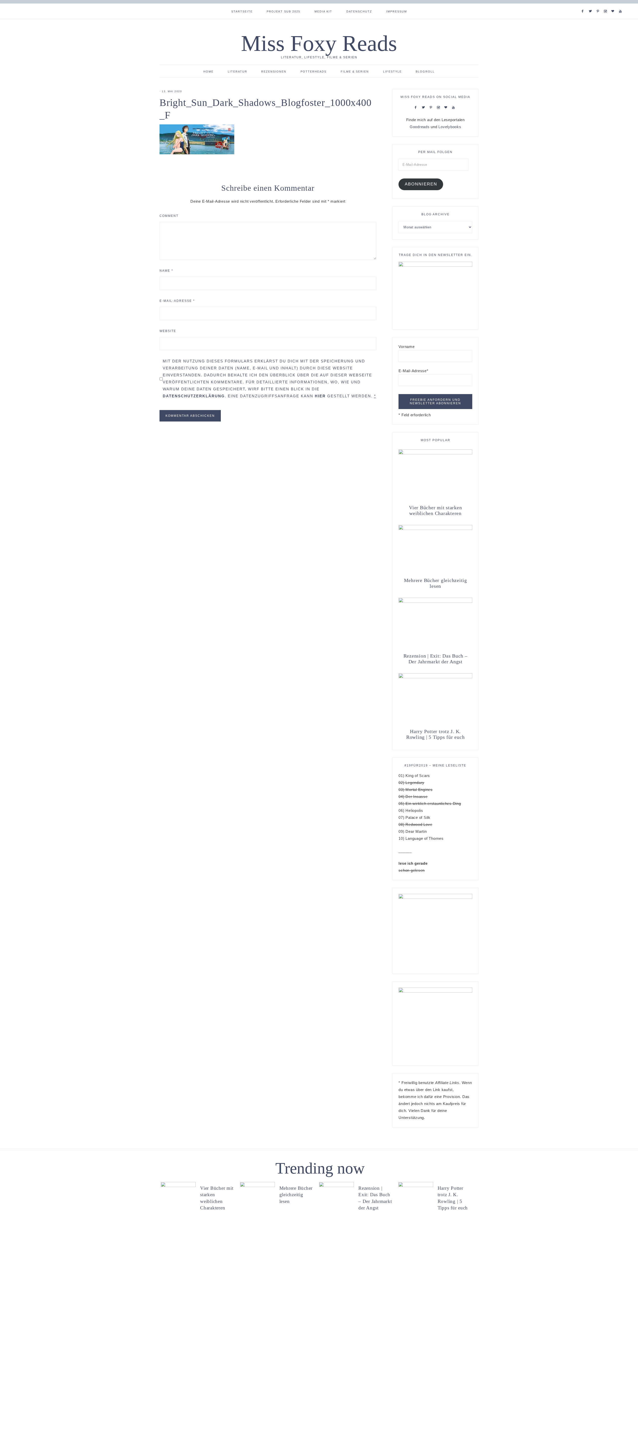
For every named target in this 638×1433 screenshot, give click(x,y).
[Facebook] (583, 4)
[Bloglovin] (614, 4)
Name (166, 270)
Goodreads (420, 127)
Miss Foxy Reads (319, 43)
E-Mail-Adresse (177, 301)
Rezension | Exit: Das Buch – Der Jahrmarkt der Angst (435, 658)
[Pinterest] (599, 4)
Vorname (406, 346)
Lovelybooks (449, 127)
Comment (169, 216)
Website (168, 331)
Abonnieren (421, 184)
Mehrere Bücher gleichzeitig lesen (435, 583)
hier (320, 396)
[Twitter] (591, 4)
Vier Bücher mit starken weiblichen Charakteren (435, 510)
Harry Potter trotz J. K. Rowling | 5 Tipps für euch (435, 734)
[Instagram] (606, 4)
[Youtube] (621, 4)
